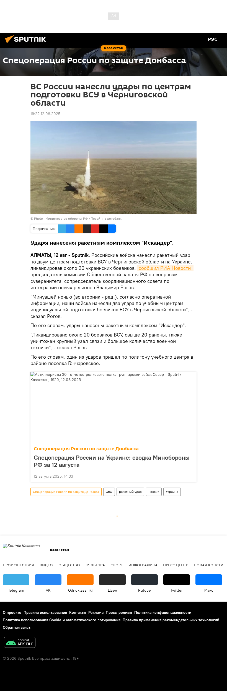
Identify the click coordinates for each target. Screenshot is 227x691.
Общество (69, 564)
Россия (153, 492)
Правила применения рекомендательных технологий (171, 619)
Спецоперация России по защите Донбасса (86, 448)
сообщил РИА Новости (165, 268)
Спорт (116, 564)
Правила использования (45, 612)
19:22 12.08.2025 (45, 113)
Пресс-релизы (119, 612)
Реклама (96, 612)
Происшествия (18, 564)
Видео (46, 564)
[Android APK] (19, 643)
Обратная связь (16, 627)
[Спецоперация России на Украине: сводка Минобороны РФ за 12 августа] (113, 407)
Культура (95, 564)
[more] (190, 475)
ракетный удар (130, 492)
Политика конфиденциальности (162, 612)
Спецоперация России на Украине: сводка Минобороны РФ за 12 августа (112, 461)
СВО (109, 492)
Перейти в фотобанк (106, 218)
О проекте (12, 612)
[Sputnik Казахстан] (27, 44)
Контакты (77, 612)
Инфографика (143, 564)
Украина (172, 492)
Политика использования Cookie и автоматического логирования (61, 619)
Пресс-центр (175, 564)
